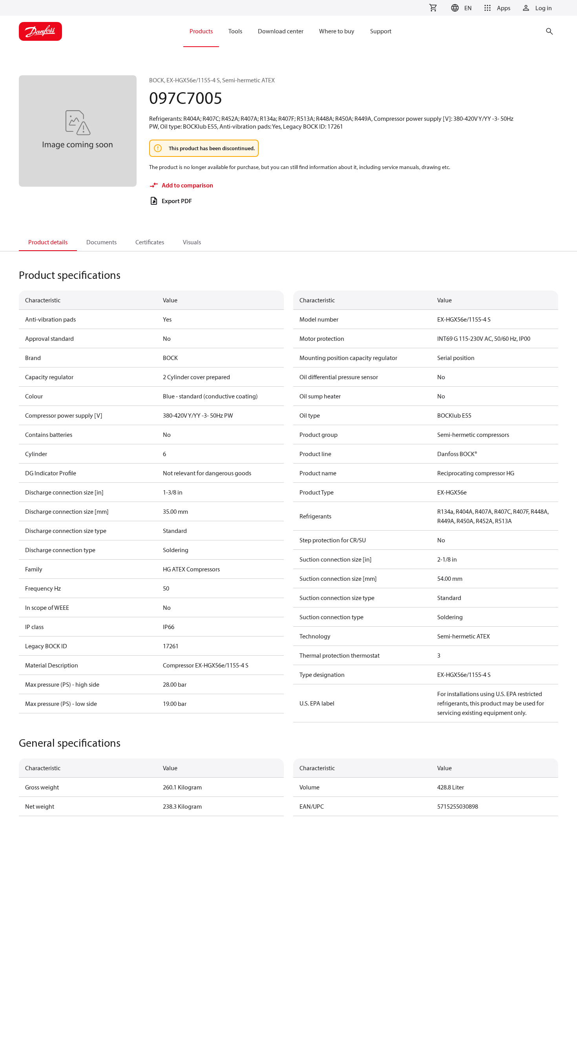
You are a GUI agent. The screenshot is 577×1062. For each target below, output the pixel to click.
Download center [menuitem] (280, 31)
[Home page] (40, 31)
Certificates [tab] (149, 242)
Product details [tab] (48, 242)
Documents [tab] (101, 242)
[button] (460, 8)
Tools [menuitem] (235, 31)
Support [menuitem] (380, 31)
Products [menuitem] (201, 31)
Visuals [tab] (192, 242)
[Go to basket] (433, 8)
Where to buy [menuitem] (336, 31)
